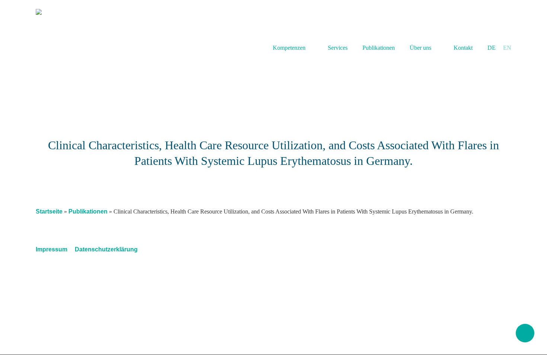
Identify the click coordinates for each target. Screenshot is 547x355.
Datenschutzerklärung (106, 249)
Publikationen (88, 211)
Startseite (49, 211)
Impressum (51, 249)
